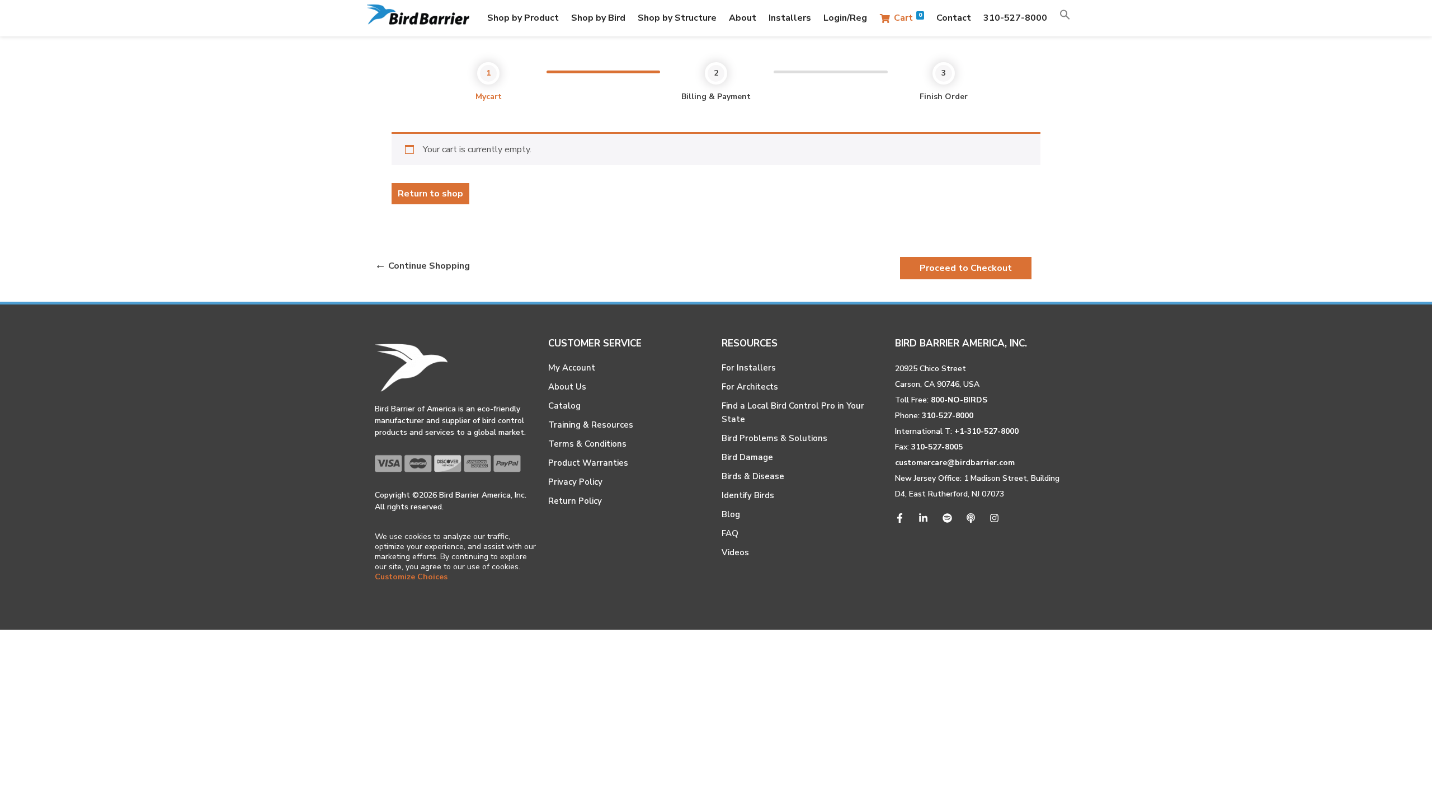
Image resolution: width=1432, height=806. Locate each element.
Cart (908, 17)
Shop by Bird (598, 18)
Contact (953, 18)
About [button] (742, 18)
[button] (1065, 18)
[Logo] (418, 18)
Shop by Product (523, 18)
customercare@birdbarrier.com (955, 462)
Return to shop (430, 194)
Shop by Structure (677, 18)
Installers (790, 18)
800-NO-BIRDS (959, 400)
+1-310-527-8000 (986, 431)
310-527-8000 (1015, 18)
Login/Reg (845, 18)
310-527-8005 (937, 447)
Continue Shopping (429, 266)
